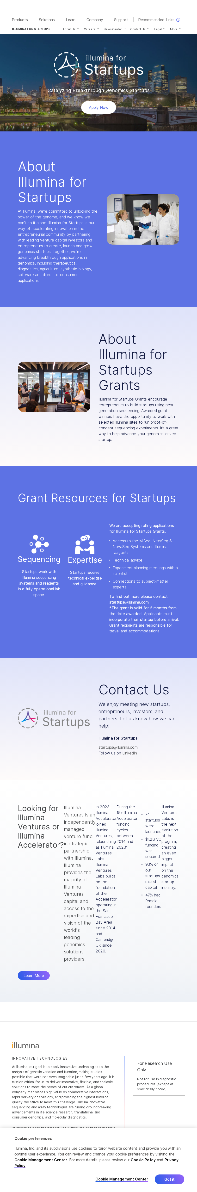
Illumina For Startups (30, 29)
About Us (69, 29)
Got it (169, 1179)
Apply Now (98, 107)
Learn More (34, 975)
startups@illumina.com (129, 602)
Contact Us (137, 29)
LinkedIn (129, 753)
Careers (89, 29)
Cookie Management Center (40, 1159)
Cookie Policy (143, 1159)
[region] (98, 1160)
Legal (158, 29)
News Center (113, 29)
